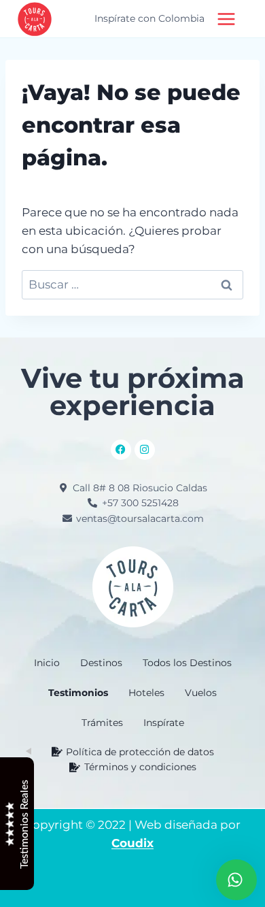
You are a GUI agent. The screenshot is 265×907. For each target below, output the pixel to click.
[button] (101, 663)
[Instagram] (145, 450)
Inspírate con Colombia (149, 18)
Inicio (47, 663)
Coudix (132, 843)
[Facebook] (121, 450)
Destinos (101, 663)
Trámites (102, 722)
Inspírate (163, 722)
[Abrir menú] (229, 19)
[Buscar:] (132, 284)
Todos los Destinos (187, 663)
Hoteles (146, 693)
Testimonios (78, 693)
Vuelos (201, 693)
